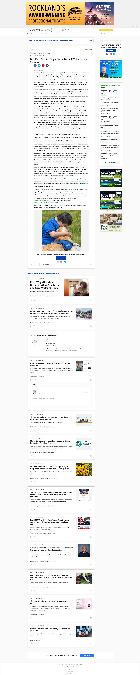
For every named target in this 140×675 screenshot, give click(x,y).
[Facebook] (35, 65)
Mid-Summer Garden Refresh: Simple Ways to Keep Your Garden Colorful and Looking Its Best (50, 468)
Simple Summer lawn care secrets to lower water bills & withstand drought (49, 582)
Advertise (52, 34)
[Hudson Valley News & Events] (39, 30)
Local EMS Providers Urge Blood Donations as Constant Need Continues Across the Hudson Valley (49, 522)
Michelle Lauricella (39, 53)
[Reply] (35, 264)
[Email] (47, 65)
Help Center (73, 666)
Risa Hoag (35, 394)
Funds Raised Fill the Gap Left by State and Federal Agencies (46, 422)
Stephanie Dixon (34, 296)
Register (103, 34)
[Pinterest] (43, 65)
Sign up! (61, 258)
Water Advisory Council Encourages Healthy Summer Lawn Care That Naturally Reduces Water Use (51, 577)
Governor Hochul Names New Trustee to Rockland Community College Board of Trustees (51, 549)
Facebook (64, 183)
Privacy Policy (73, 673)
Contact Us (66, 666)
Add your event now (111, 162)
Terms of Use (67, 673)
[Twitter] (39, 65)
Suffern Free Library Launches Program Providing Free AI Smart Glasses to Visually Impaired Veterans (51, 494)
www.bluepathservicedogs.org (67, 181)
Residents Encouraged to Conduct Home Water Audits (44, 291)
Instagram (84, 183)
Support (90, 40)
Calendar (33, 34)
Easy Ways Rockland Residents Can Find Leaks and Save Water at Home (45, 285)
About (57, 34)
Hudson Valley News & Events (48, 296)
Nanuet (31, 278)
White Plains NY (88, 49)
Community (40, 34)
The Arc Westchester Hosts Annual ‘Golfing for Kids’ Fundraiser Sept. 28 (50, 418)
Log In (109, 34)
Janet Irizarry (33, 376)
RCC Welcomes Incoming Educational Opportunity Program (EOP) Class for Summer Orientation (51, 312)
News (28, 34)
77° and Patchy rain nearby (71, 30)
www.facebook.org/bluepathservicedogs (46, 202)
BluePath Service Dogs (57, 75)
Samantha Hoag (34, 452)
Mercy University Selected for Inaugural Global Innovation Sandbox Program (50, 442)
